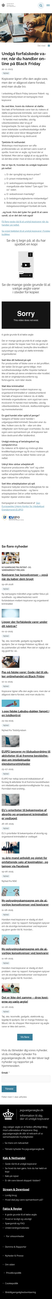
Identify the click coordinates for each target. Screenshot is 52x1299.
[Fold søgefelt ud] (41, 5)
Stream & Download (16, 1189)
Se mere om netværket (16, 1143)
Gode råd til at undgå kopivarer (21, 1164)
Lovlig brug (11, 1195)
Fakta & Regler (12, 1208)
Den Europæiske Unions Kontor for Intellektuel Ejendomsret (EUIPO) (23, 506)
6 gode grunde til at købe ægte (21, 1214)
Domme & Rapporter (15, 1247)
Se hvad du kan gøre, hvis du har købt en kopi (26, 1170)
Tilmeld (9, 1089)
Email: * (6, 1072)
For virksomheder (15, 1236)
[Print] (49, 46)
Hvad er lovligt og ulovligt (18, 1219)
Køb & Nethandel (14, 1158)
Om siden (10, 1264)
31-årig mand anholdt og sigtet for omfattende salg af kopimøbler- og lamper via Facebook (25, 862)
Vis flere (25, 1037)
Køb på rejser (12, 1176)
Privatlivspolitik (13, 1273)
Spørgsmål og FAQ (15, 1223)
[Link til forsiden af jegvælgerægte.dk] (26, 1114)
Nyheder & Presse (14, 1255)
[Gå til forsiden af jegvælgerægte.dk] (8, 5)
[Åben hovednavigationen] (49, 5)
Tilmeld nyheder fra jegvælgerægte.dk (24, 1149)
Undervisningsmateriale (17, 1228)
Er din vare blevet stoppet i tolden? (22, 1180)
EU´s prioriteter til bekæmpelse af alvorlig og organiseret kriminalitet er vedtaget (25, 814)
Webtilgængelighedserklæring (20, 1292)
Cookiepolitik (11, 1283)
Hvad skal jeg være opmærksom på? (24, 1199)
